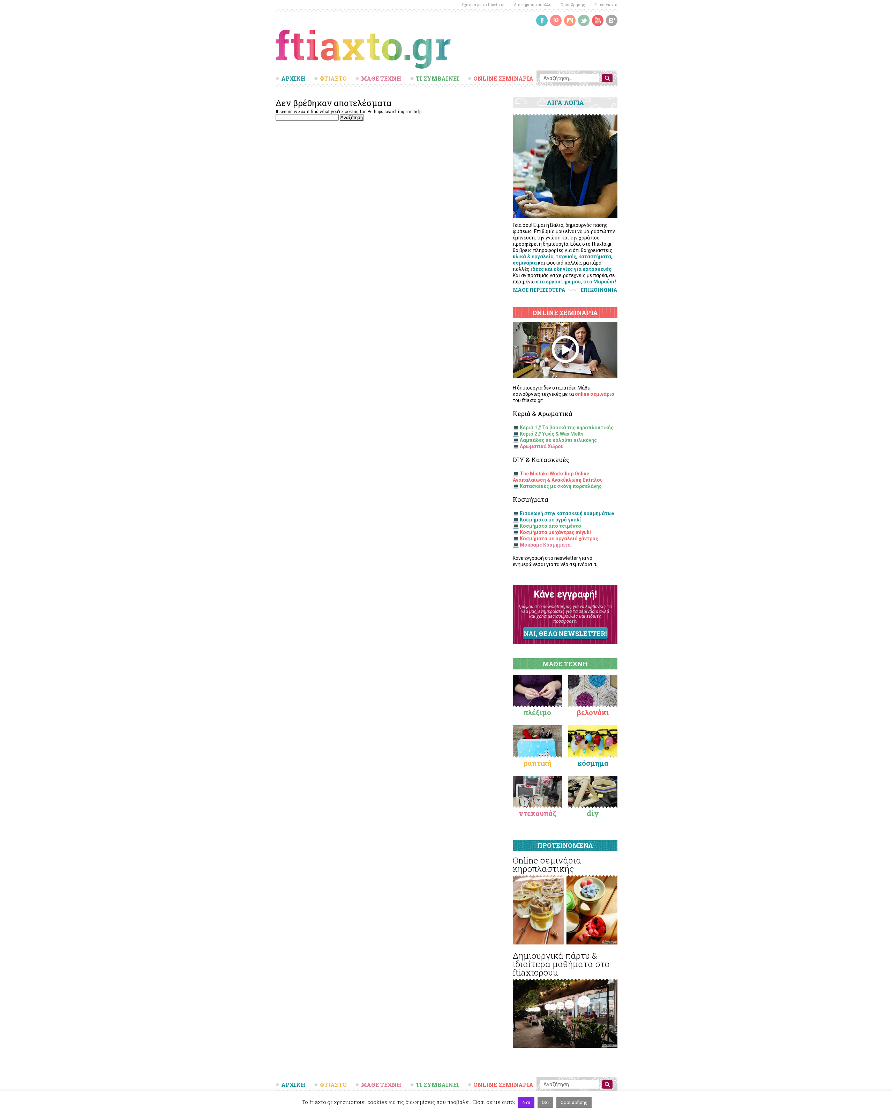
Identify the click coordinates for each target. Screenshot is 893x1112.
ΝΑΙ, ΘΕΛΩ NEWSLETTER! (565, 633)
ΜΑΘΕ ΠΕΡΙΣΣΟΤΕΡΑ (539, 290)
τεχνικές (566, 256)
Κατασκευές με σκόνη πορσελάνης (561, 486)
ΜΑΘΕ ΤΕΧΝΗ (381, 78)
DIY (593, 813)
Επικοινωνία (605, 4)
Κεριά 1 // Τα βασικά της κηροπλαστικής (567, 427)
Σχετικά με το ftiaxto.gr (483, 4)
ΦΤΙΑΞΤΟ (333, 78)
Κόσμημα (592, 763)
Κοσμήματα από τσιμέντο (550, 526)
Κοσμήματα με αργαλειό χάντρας (559, 538)
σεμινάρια (525, 263)
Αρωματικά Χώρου (542, 446)
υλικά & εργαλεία (533, 256)
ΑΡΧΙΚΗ (293, 78)
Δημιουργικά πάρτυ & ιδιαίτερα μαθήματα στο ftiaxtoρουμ (561, 964)
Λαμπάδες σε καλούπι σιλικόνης (558, 440)
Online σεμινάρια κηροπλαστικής (547, 864)
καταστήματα (594, 256)
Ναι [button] (526, 1102)
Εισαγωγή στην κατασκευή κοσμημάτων (567, 513)
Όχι (545, 1102)
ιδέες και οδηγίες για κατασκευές (571, 269)
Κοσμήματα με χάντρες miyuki (555, 532)
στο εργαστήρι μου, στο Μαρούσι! (576, 281)
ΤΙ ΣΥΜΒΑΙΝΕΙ (437, 78)
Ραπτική (537, 763)
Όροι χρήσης (574, 1102)
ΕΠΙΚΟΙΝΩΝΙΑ (599, 290)
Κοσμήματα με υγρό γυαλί (550, 519)
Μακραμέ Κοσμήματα (545, 545)
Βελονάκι (593, 712)
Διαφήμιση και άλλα (532, 4)
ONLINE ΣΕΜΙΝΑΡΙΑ (503, 78)
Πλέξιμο (537, 712)
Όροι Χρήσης (573, 4)
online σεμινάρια (594, 394)
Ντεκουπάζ (537, 813)
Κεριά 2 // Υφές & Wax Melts (552, 434)
